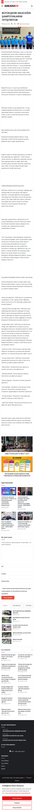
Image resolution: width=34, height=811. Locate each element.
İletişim (3, 768)
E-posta (4, 573)
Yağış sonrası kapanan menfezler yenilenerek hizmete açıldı (8, 666)
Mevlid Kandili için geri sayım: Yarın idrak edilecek (8, 656)
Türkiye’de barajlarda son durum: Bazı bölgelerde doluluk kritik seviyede (25, 667)
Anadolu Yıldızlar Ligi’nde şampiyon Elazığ (24, 688)
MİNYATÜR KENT (17, 639)
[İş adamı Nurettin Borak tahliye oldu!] (6, 627)
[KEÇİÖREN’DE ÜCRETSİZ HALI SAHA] (6, 620)
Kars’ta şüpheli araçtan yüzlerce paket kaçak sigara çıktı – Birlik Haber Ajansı (7, 525)
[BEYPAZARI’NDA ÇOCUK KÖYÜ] (6, 634)
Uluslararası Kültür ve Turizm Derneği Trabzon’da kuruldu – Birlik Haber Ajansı (24, 524)
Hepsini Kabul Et (17, 798)
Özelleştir (17, 803)
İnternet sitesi (5, 581)
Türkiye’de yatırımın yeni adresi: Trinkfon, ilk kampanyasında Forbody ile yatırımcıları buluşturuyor (8, 501)
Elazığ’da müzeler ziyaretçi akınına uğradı (7, 700)
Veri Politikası (5, 760)
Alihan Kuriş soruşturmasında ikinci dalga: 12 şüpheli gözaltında (8, 678)
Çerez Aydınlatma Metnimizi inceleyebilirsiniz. (18, 793)
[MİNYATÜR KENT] (6, 641)
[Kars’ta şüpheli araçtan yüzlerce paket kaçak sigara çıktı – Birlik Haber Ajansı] (8, 516)
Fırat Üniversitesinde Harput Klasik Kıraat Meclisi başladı (24, 677)
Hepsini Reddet (17, 807)
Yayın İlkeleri (4, 763)
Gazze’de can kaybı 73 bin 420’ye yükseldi (15, 1)
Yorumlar (28, 605)
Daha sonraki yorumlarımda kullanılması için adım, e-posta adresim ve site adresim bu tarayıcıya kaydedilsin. (16, 591)
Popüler (5, 605)
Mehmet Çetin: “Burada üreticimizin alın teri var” (8, 711)
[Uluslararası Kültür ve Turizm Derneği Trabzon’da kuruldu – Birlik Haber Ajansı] (25, 516)
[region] (17, 797)
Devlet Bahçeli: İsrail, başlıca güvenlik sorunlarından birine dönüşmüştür (24, 700)
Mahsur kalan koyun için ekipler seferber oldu (24, 711)
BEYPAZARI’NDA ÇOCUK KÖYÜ (22, 633)
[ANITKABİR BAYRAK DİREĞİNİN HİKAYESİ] (6, 613)
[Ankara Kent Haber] (11, 6)
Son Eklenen (17, 605)
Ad (2, 566)
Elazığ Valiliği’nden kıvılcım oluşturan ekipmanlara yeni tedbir (7, 689)
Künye (3, 766)
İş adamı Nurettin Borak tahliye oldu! (20, 626)
